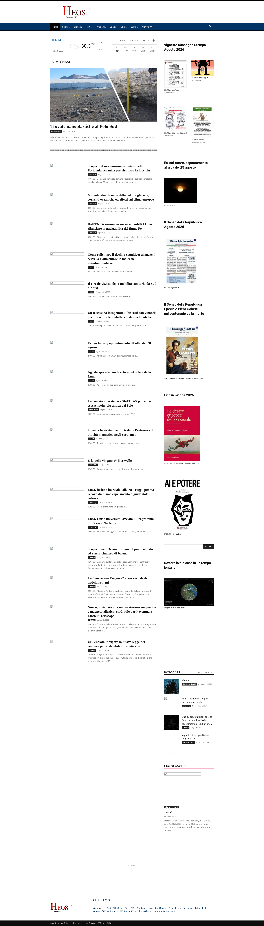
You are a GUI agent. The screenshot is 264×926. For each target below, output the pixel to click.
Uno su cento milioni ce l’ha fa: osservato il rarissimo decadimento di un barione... (197, 720)
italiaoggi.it (203, 78)
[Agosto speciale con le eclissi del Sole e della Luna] (67, 381)
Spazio (113, 26)
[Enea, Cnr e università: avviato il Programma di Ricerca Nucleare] (67, 528)
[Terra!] (189, 790)
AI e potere (177, 534)
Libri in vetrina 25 (171, 807)
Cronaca (78, 26)
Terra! (168, 812)
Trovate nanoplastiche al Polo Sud (83, 126)
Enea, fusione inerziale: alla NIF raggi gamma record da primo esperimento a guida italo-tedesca (121, 494)
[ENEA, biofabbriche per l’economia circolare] (171, 704)
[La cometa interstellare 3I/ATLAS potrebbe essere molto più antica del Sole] (67, 410)
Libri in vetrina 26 (189, 684)
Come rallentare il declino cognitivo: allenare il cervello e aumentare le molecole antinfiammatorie (121, 259)
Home (55, 26)
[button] (210, 27)
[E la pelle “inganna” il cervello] (67, 468)
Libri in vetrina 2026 (179, 395)
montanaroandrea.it (165, 911)
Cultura (134, 26)
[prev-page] (166, 754)
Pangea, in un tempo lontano (175, 608)
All (199, 672)
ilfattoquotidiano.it (179, 133)
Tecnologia (93, 465)
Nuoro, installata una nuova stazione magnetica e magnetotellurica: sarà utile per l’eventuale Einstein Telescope (122, 611)
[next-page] (171, 754)
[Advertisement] (158, 12)
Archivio (145, 26)
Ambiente (101, 26)
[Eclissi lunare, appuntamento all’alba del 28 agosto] (67, 352)
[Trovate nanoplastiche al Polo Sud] (103, 95)
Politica (89, 26)
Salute (124, 26)
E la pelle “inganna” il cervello (110, 460)
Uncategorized (188, 742)
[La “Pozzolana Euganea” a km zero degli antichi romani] (67, 587)
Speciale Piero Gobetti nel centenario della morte (183, 378)
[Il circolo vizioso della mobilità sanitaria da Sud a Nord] (67, 293)
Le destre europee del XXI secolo (186, 463)
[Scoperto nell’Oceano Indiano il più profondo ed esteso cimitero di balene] (67, 558)
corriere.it (176, 90)
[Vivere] (171, 686)
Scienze (66, 26)
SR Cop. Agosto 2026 (173, 288)
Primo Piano (56, 131)
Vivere (185, 680)
